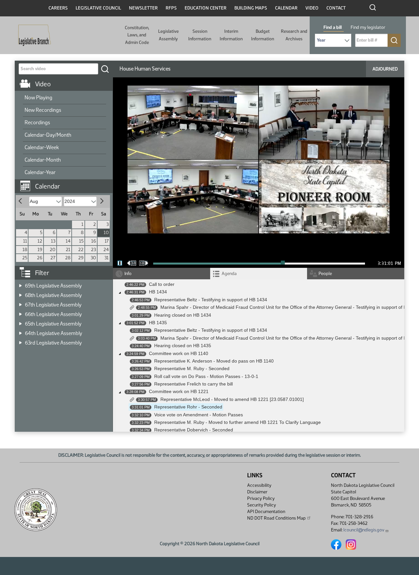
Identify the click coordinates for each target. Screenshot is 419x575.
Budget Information (262, 35)
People (325, 273)
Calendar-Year (40, 172)
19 (40, 249)
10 (106, 232)
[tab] (258, 273)
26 (39, 258)
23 (93, 249)
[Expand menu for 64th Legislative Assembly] (20, 331)
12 (40, 241)
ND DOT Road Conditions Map (276, 518)
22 (80, 249)
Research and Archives (294, 35)
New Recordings (43, 110)
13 (53, 241)
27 (52, 258)
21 (68, 249)
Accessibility (259, 485)
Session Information (199, 35)
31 (106, 258)
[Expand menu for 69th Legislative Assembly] (20, 283)
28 (67, 258)
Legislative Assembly (168, 35)
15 (81, 241)
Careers (58, 8)
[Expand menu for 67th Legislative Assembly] (20, 302)
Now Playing (38, 97)
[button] (66, 183)
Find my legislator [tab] (368, 27)
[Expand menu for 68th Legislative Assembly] (20, 293)
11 (25, 241)
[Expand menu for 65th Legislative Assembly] (20, 321)
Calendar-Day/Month (48, 135)
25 (24, 258)
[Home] (32, 35)
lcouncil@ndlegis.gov (363, 530)
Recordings (37, 122)
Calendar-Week (42, 147)
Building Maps (250, 8)
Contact (336, 8)
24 (106, 249)
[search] (105, 69)
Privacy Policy (261, 498)
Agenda (229, 273)
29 (80, 258)
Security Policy (261, 505)
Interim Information (231, 35)
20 (52, 249)
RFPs (171, 8)
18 (25, 249)
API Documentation (266, 511)
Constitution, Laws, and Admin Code (137, 35)
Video (312, 8)
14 (68, 241)
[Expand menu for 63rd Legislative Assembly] (20, 340)
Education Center (206, 8)
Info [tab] (128, 273)
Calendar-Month (43, 160)
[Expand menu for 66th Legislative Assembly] (20, 312)
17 (107, 241)
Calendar (286, 8)
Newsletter (143, 8)
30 (93, 258)
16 (93, 241)
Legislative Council (98, 8)
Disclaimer (257, 492)
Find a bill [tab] (332, 27)
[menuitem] (64, 98)
